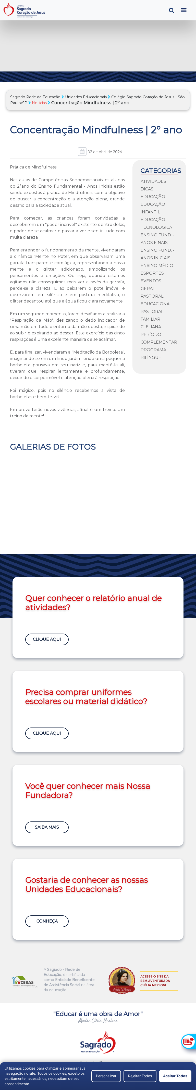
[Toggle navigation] (184, 10)
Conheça (47, 921)
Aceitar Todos (175, 1076)
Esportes (152, 273)
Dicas (147, 189)
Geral (148, 288)
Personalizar (106, 1076)
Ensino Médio (157, 265)
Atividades (153, 181)
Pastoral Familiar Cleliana (152, 319)
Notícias (39, 103)
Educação (153, 196)
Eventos (151, 280)
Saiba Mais (47, 827)
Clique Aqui (47, 639)
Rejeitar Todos (140, 1076)
